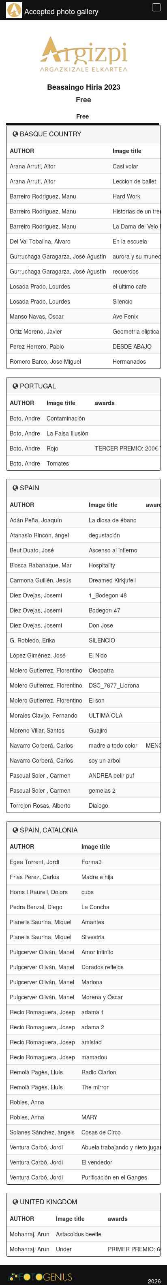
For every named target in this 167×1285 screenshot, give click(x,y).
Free (82, 116)
